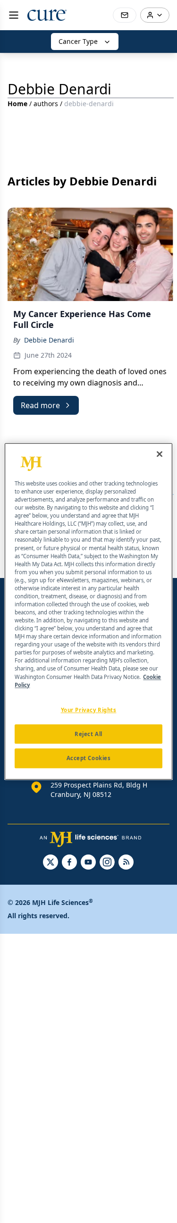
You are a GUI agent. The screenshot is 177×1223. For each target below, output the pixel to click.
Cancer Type (78, 41)
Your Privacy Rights (89, 709)
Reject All (88, 733)
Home (17, 103)
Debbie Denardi (49, 339)
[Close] (159, 454)
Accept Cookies (89, 758)
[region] (88, 611)
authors (46, 103)
